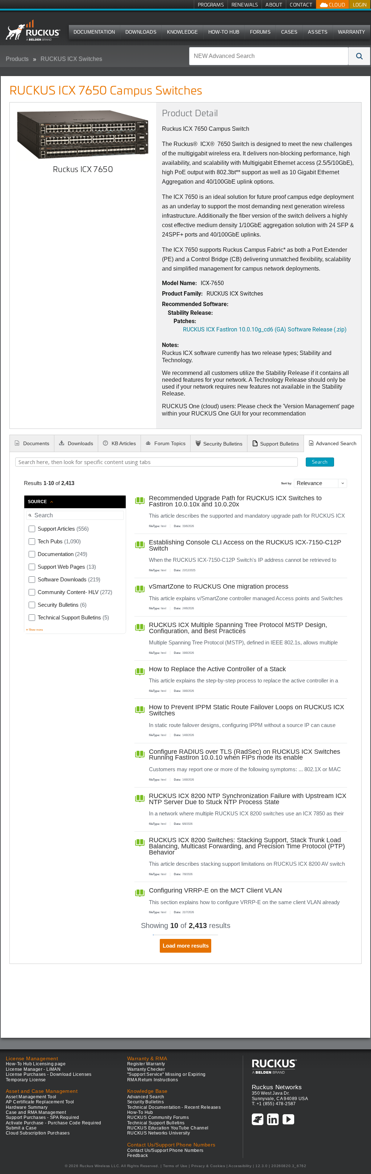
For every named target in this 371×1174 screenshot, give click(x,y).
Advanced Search (336, 443)
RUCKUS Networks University (158, 1133)
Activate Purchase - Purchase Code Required (53, 1122)
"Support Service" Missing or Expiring (166, 1074)
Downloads (141, 32)
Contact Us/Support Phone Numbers (165, 1150)
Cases (289, 32)
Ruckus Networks (277, 1087)
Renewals (245, 4)
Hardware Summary (26, 1107)
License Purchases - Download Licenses (49, 1074)
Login (360, 4)
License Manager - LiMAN (33, 1069)
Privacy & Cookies (208, 1166)
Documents (35, 443)
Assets (318, 32)
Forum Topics (169, 443)
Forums (260, 32)
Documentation (94, 32)
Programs (211, 4)
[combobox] (269, 56)
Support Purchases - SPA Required (42, 1117)
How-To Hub (223, 32)
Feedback (137, 1155)
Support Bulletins (279, 444)
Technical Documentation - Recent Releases (174, 1107)
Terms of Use (175, 1166)
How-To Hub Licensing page (36, 1063)
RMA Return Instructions (152, 1079)
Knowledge (182, 32)
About (274, 4)
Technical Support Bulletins (156, 1122)
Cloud (336, 4)
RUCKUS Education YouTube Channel (168, 1128)
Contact (301, 4)
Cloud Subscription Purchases (38, 1133)
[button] (359, 56)
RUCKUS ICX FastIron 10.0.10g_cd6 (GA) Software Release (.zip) (265, 329)
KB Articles (123, 443)
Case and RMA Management (36, 1112)
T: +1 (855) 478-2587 (274, 1103)
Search (320, 462)
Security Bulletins (222, 444)
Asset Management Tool (31, 1096)
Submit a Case (21, 1128)
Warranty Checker (146, 1069)
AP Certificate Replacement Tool (40, 1101)
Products (17, 59)
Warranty (352, 32)
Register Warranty (146, 1063)
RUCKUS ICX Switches (71, 59)
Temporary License (26, 1079)
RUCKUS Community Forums (158, 1117)
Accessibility (240, 1166)
